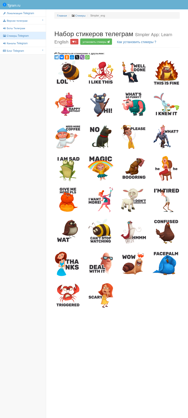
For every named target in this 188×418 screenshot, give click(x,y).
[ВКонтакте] (61, 57)
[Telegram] (56, 57)
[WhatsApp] (87, 57)
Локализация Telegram (20, 13)
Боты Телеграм (15, 28)
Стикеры (80, 15)
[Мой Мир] (72, 57)
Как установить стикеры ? (136, 41)
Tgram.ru (13, 5)
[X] (77, 57)
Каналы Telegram (17, 43)
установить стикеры (95, 41)
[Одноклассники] (67, 57)
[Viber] (82, 57)
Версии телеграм (17, 20)
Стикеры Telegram (17, 35)
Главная (62, 15)
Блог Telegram (15, 50)
